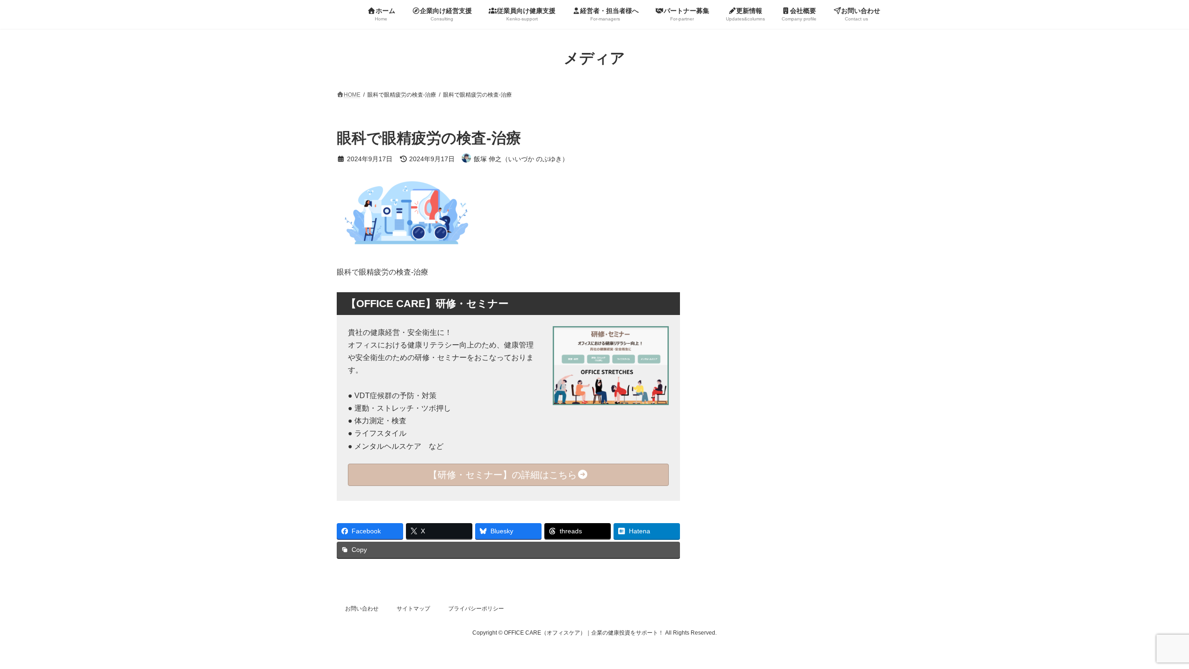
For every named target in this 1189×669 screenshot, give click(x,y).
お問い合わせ (362, 608)
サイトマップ (413, 608)
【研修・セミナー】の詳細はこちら (502, 475)
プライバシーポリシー (476, 608)
